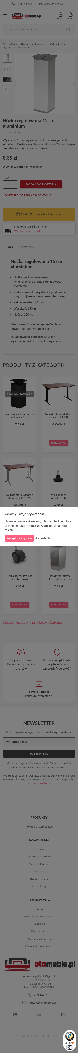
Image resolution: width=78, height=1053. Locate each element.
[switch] (69, 1047)
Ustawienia (43, 538)
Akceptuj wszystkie (19, 538)
